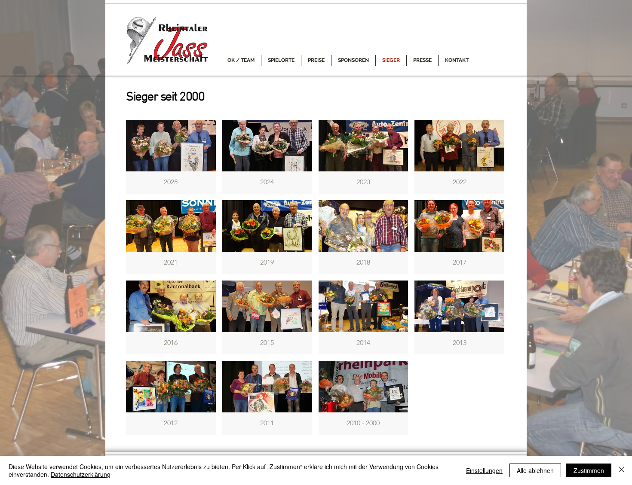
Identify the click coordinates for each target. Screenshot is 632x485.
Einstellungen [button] (484, 470)
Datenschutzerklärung (80, 474)
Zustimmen (589, 470)
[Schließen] (622, 470)
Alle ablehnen (535, 470)
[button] (171, 157)
